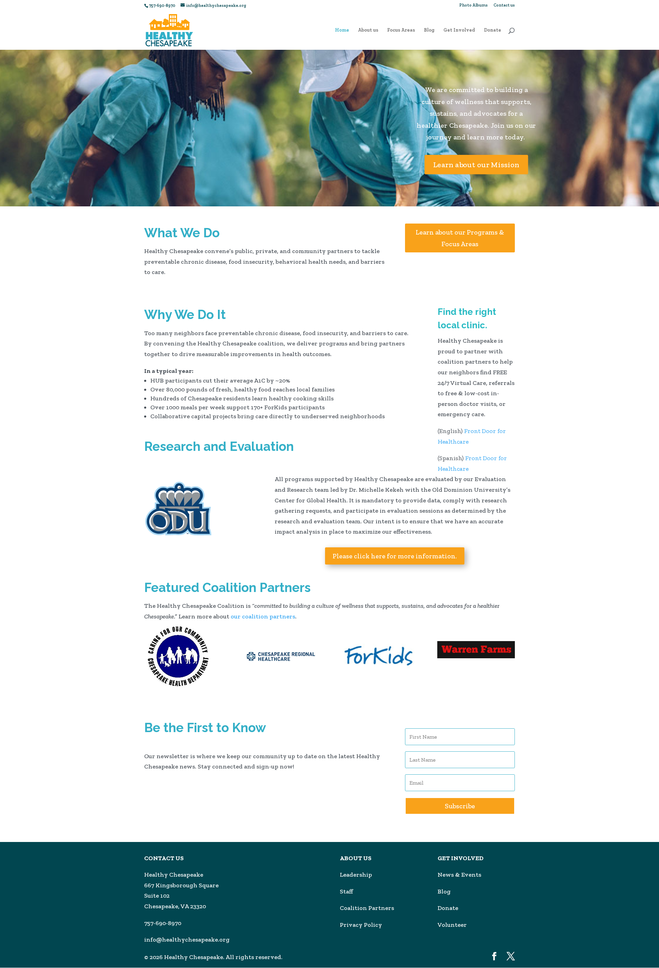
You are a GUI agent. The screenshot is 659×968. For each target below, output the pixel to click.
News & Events (459, 874)
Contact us (504, 5)
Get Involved (459, 30)
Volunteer (452, 925)
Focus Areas (401, 30)
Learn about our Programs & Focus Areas (460, 238)
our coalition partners (263, 616)
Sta (344, 891)
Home (342, 30)
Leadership (356, 874)
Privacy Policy (361, 925)
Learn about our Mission (476, 164)
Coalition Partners (367, 908)
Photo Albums (473, 5)
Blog (429, 30)
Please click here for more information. (395, 556)
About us (368, 30)
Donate (492, 30)
